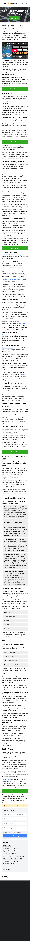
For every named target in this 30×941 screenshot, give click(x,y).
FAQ (4, 866)
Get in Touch (15, 248)
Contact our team (7, 779)
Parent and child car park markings (12, 279)
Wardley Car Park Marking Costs (12, 859)
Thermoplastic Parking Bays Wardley (13, 856)
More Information (15, 89)
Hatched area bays (7, 348)
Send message (15, 836)
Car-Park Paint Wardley (10, 853)
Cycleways (5, 335)
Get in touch (15, 18)
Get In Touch (6, 869)
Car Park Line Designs (9, 864)
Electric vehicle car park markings (11, 255)
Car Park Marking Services (10, 848)
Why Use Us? (7, 845)
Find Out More (15, 452)
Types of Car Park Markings (11, 851)
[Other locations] (22, 3)
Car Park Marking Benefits (10, 861)
